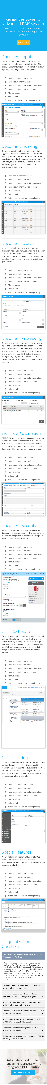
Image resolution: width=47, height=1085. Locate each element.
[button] (23, 955)
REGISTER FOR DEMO (23, 1072)
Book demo (23, 43)
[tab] (23, 956)
